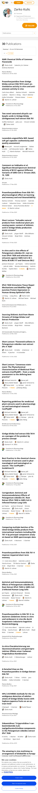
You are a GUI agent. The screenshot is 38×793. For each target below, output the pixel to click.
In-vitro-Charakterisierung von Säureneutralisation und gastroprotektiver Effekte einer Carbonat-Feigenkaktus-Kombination (18, 650)
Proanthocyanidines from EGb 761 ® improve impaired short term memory (18, 555)
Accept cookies (19, 777)
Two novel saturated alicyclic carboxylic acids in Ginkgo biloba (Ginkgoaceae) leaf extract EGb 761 (18, 116)
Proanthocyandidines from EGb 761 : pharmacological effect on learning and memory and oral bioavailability (18, 195)
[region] (19, 774)
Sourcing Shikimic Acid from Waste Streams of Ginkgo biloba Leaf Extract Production (18, 317)
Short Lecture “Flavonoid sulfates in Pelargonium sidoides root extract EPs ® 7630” (18, 344)
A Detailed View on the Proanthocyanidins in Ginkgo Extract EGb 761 (18, 671)
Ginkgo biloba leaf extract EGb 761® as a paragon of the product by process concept (18, 436)
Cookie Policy (8, 772)
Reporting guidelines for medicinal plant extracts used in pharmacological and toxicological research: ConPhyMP (19, 405)
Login (18, 2)
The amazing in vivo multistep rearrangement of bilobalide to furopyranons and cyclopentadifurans (19, 753)
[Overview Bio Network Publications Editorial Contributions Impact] (19, 33)
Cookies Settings (19, 788)
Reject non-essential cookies (19, 783)
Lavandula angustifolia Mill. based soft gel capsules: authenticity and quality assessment (18, 140)
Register (29, 2)
